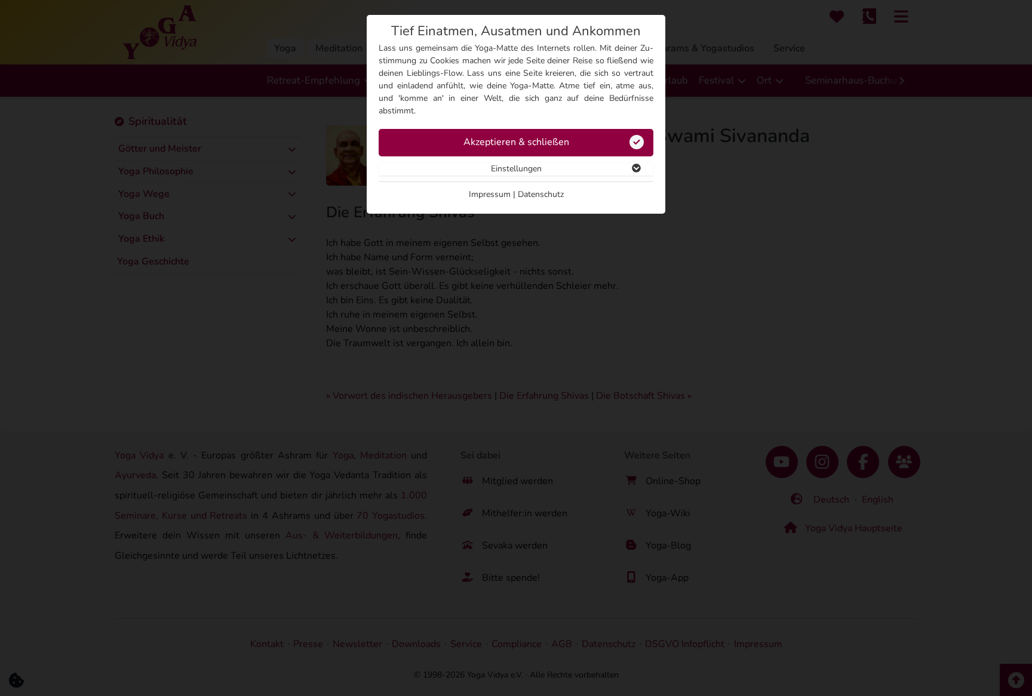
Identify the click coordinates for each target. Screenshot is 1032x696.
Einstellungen (516, 168)
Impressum (490, 194)
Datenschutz (541, 194)
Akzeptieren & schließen (516, 142)
